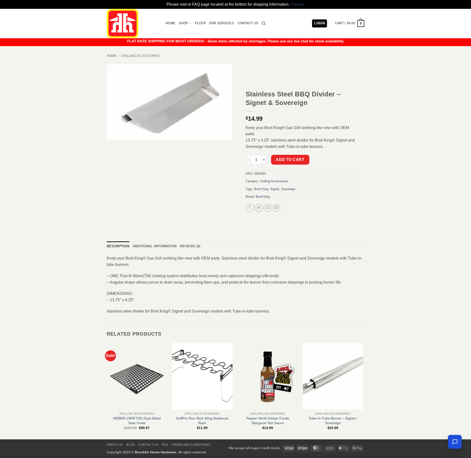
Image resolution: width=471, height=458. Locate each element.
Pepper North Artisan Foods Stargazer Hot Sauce (267, 420)
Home (170, 23)
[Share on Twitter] (259, 208)
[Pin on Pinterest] (276, 208)
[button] (349, 23)
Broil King (261, 189)
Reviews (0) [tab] (190, 246)
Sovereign (288, 189)
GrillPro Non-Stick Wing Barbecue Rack (202, 420)
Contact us (148, 444)
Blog (130, 444)
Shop (183, 23)
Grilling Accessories (140, 56)
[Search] (263, 23)
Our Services (221, 23)
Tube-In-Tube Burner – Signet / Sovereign (333, 420)
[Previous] (107, 390)
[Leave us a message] (455, 442)
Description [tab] (118, 246)
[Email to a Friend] (267, 208)
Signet (274, 189)
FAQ (165, 444)
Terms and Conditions (190, 444)
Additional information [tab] (155, 246)
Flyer (200, 23)
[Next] (362, 390)
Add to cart (290, 159)
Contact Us (248, 23)
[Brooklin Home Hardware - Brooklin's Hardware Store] (132, 23)
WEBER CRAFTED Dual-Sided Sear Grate (137, 420)
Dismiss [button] (297, 4)
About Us (115, 444)
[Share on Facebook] (250, 208)
